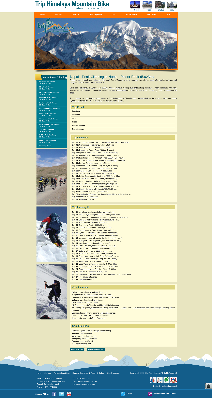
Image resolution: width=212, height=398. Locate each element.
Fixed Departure (95, 15)
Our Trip (58, 15)
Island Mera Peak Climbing (49, 92)
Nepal (136, 10)
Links (168, 15)
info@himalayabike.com (87, 381)
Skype (129, 393)
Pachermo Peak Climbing (48, 103)
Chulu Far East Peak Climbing (50, 108)
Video (114, 15)
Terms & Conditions (62, 373)
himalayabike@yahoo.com (165, 393)
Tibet (149, 10)
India (172, 10)
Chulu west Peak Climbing (49, 119)
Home (42, 15)
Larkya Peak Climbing (47, 140)
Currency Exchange (80, 373)
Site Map (47, 373)
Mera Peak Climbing (46, 87)
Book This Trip (77, 350)
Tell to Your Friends (96, 350)
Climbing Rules (45, 146)
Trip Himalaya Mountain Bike (72, 5)
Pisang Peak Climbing (47, 113)
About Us (75, 15)
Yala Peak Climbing (46, 129)
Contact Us (151, 15)
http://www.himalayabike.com (84, 384)
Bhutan (161, 10)
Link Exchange (113, 373)
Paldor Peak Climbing (47, 135)
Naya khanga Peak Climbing (50, 124)
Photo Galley (131, 15)
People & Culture (97, 373)
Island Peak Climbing (47, 81)
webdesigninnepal (169, 386)
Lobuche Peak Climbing (48, 97)
